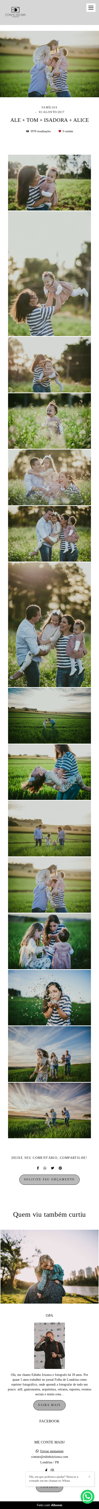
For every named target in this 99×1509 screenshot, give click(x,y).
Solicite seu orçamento (49, 1179)
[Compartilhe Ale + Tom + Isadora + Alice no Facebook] (38, 1168)
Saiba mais (49, 1405)
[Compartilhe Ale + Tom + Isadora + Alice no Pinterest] (60, 1168)
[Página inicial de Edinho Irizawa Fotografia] (15, 12)
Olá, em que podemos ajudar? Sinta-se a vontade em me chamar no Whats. (53, 1478)
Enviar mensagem (52, 1451)
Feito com (49, 1505)
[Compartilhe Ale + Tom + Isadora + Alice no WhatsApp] (45, 1168)
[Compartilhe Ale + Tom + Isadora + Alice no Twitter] (52, 1168)
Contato (49, 1487)
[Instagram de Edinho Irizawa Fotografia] (52, 1471)
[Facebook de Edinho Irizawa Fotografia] (46, 1471)
